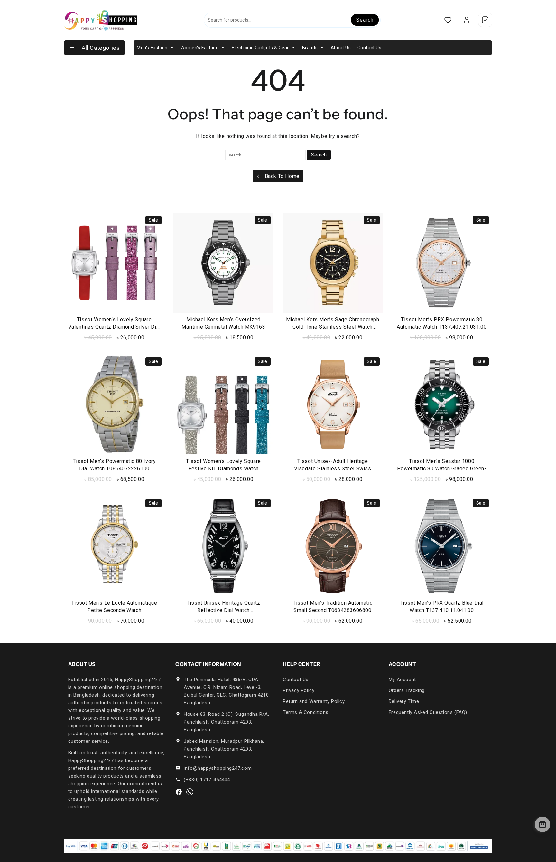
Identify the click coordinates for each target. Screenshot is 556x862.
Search (364, 20)
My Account (402, 679)
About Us (341, 47)
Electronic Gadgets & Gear (260, 47)
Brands (310, 47)
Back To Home (282, 176)
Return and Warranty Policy (314, 701)
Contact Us (369, 47)
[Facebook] (178, 791)
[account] (466, 20)
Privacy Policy (298, 690)
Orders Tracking (407, 690)
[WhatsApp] (189, 791)
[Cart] (485, 20)
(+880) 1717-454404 (207, 780)
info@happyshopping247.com (218, 768)
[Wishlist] (447, 20)
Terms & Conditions (306, 712)
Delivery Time (404, 701)
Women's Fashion (199, 47)
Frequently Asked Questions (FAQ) (428, 712)
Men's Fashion (152, 47)
